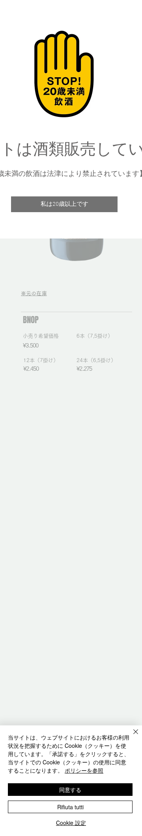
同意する (70, 789)
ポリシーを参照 (84, 770)
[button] (64, 204)
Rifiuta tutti (70, 807)
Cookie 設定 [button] (71, 823)
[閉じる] (130, 736)
